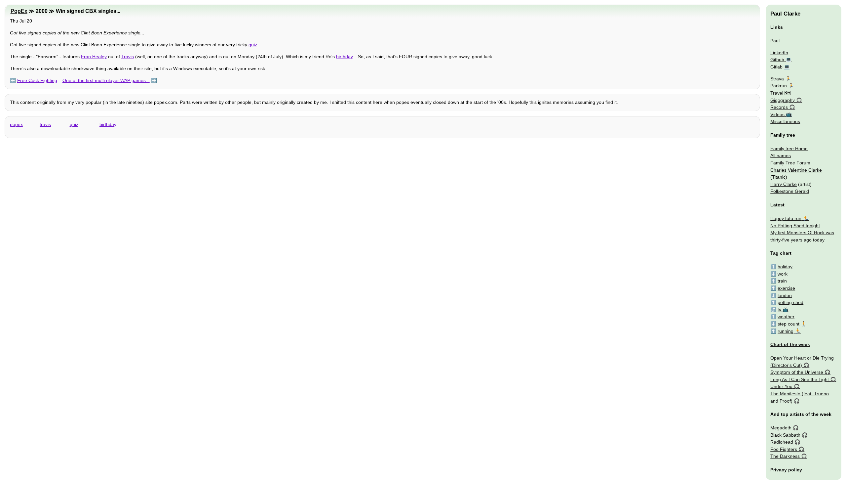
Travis (127, 56)
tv (779, 309)
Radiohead (781, 442)
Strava (777, 78)
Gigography (782, 100)
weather (786, 316)
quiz (253, 44)
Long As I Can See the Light (799, 379)
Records (779, 107)
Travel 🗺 (780, 93)
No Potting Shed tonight (795, 225)
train (782, 281)
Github (777, 59)
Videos (777, 114)
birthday (344, 56)
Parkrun (778, 85)
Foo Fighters (783, 449)
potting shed (790, 302)
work (783, 274)
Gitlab (776, 66)
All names (780, 155)
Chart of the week (790, 344)
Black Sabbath (785, 435)
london (785, 295)
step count (788, 324)
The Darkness (785, 456)
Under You (781, 386)
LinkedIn (779, 52)
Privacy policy (786, 469)
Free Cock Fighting (37, 80)
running (785, 331)
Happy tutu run (785, 218)
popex (16, 124)
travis (45, 124)
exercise (786, 288)
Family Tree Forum (790, 162)
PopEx (19, 11)
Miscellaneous (785, 121)
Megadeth (780, 427)
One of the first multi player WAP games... (106, 80)
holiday (785, 266)
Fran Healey (94, 56)
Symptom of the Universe (796, 372)
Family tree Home (789, 148)
